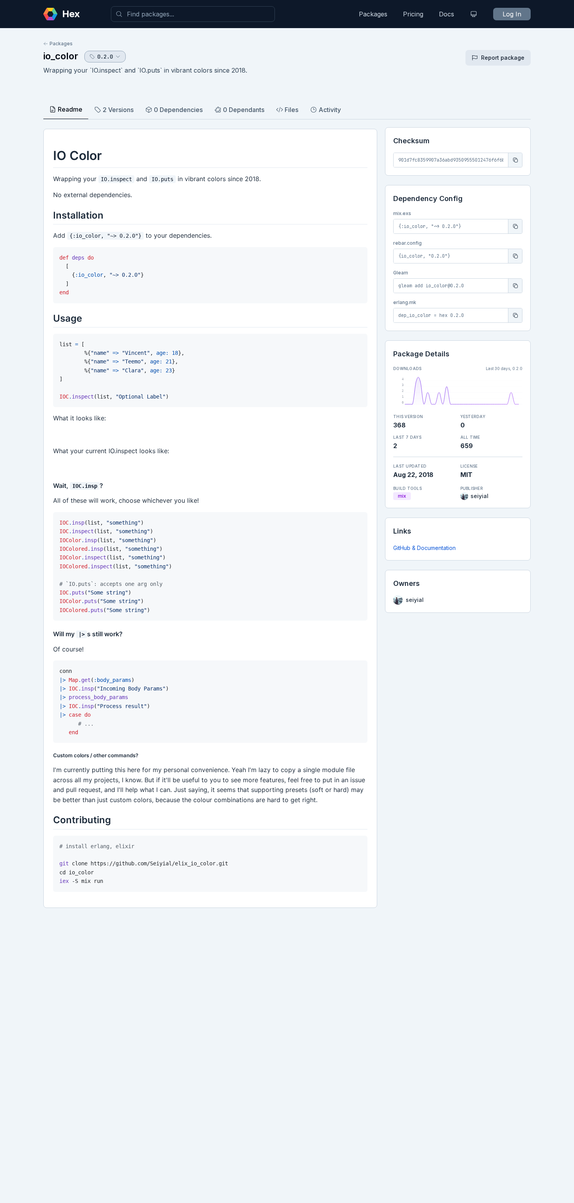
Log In (512, 14)
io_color (60, 56)
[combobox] (193, 14)
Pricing (413, 14)
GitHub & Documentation (424, 548)
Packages (373, 14)
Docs (446, 14)
